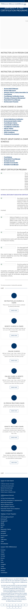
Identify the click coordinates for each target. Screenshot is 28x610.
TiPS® (2, 541)
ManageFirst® (4, 521)
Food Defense (8, 94)
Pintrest (3, 558)
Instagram (3, 564)
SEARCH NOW (14, 310)
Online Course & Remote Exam (8, 492)
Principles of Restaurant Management (14, 98)
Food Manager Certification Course (14, 96)
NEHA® (2, 523)
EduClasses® (4, 519)
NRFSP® (3, 525)
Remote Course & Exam (6, 490)
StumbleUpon (4, 572)
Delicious (3, 570)
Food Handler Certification (11, 125)
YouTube (3, 556)
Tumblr (2, 566)
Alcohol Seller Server (10, 90)
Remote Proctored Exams (7, 488)
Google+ (3, 554)
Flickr (2, 560)
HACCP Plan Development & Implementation (11, 500)
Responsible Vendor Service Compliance (10, 508)
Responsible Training (6, 529)
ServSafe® (3, 533)
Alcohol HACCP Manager (11, 88)
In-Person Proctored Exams (7, 486)
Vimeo (2, 562)
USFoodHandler (4, 543)
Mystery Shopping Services (7, 504)
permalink (20, 285)
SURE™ (2, 537)
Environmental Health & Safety (12, 121)
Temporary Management (6, 510)
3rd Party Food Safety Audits (7, 498)
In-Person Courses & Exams (7, 484)
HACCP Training (8, 128)
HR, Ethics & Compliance (11, 130)
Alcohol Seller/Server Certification (13, 119)
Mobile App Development (7, 502)
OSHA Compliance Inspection (7, 506)
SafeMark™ (3, 531)
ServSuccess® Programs (11, 102)
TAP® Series (4, 539)
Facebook (3, 550)
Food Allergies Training (10, 123)
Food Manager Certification (11, 126)
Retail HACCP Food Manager (12, 100)
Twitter (2, 552)
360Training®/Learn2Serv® (7, 517)
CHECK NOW (14, 462)
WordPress (3, 568)
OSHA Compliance (9, 132)
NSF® (2, 527)
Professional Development (11, 134)
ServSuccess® (4, 535)
